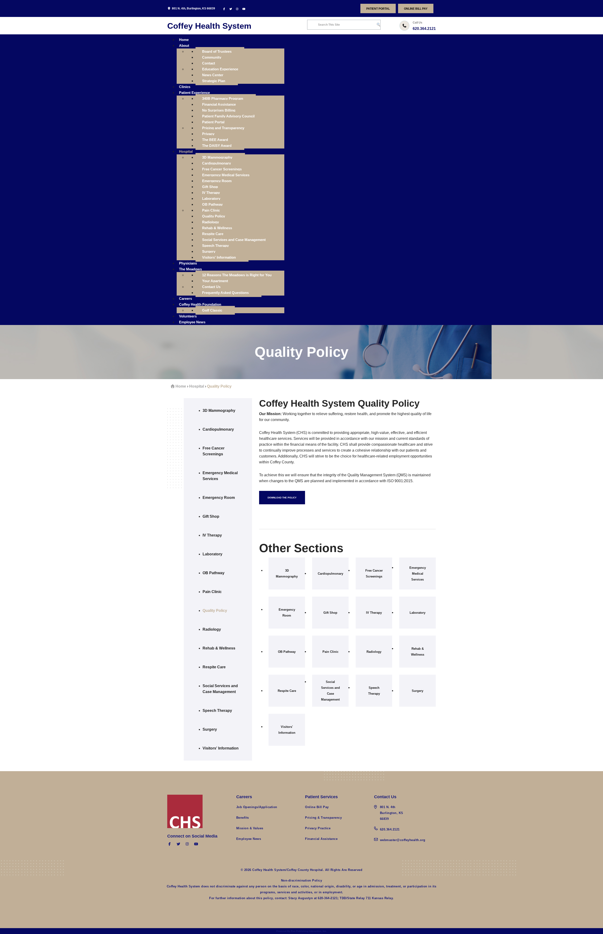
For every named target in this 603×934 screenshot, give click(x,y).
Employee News (248, 839)
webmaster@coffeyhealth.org (402, 840)
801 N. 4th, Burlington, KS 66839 (193, 8)
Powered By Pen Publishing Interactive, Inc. (301, 931)
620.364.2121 (424, 29)
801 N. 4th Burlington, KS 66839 (391, 813)
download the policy (282, 497)
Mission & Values (249, 828)
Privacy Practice (317, 828)
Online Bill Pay (416, 8)
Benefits (242, 817)
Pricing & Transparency (323, 817)
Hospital (196, 386)
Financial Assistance (321, 839)
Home (180, 386)
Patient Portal (378, 8)
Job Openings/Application (256, 807)
